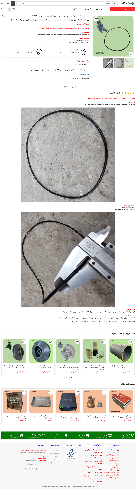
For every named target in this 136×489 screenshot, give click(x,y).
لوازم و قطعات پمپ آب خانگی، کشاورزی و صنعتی (45, 70)
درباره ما (56, 466)
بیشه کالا (82, 16)
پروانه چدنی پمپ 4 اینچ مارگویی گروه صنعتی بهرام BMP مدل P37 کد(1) (15, 366)
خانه (88, 16)
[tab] (72, 86)
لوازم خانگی (115, 467)
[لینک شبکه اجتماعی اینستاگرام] (32, 469)
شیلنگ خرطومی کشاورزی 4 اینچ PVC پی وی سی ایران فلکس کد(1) (121, 366)
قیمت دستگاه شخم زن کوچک (93, 476)
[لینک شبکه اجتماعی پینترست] (75, 78)
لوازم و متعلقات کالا (113, 477)
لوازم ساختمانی (114, 470)
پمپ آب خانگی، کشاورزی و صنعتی (69, 70)
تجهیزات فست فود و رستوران (113, 464)
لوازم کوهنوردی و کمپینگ (111, 472)
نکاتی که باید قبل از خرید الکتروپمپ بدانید (94, 480)
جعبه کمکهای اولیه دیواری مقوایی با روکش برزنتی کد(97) (122, 417)
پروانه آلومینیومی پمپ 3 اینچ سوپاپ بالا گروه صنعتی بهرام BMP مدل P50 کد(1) (68, 367)
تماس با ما (56, 469)
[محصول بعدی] (2, 16)
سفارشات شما (55, 460)
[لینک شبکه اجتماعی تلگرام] (68, 78)
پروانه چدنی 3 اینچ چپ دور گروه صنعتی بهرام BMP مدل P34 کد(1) (43, 366)
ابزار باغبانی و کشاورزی (112, 455)
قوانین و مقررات (54, 463)
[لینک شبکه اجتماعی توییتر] (78, 78)
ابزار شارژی (116, 452)
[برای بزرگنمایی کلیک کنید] (131, 54)
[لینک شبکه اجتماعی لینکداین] (73, 78)
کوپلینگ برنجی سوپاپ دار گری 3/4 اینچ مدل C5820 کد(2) (95, 417)
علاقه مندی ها (55, 456)
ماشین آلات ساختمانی (112, 475)
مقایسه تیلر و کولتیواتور (95, 472)
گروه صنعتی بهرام (84, 74)
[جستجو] (13, 3)
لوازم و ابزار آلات (114, 450)
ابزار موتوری (115, 457)
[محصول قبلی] (6, 16)
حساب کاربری (55, 450)
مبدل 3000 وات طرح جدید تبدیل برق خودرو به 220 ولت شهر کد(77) (68, 417)
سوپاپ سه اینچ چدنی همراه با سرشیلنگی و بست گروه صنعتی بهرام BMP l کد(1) (95, 367)
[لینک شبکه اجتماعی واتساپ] (71, 78)
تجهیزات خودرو (114, 460)
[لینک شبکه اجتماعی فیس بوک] (80, 78)
